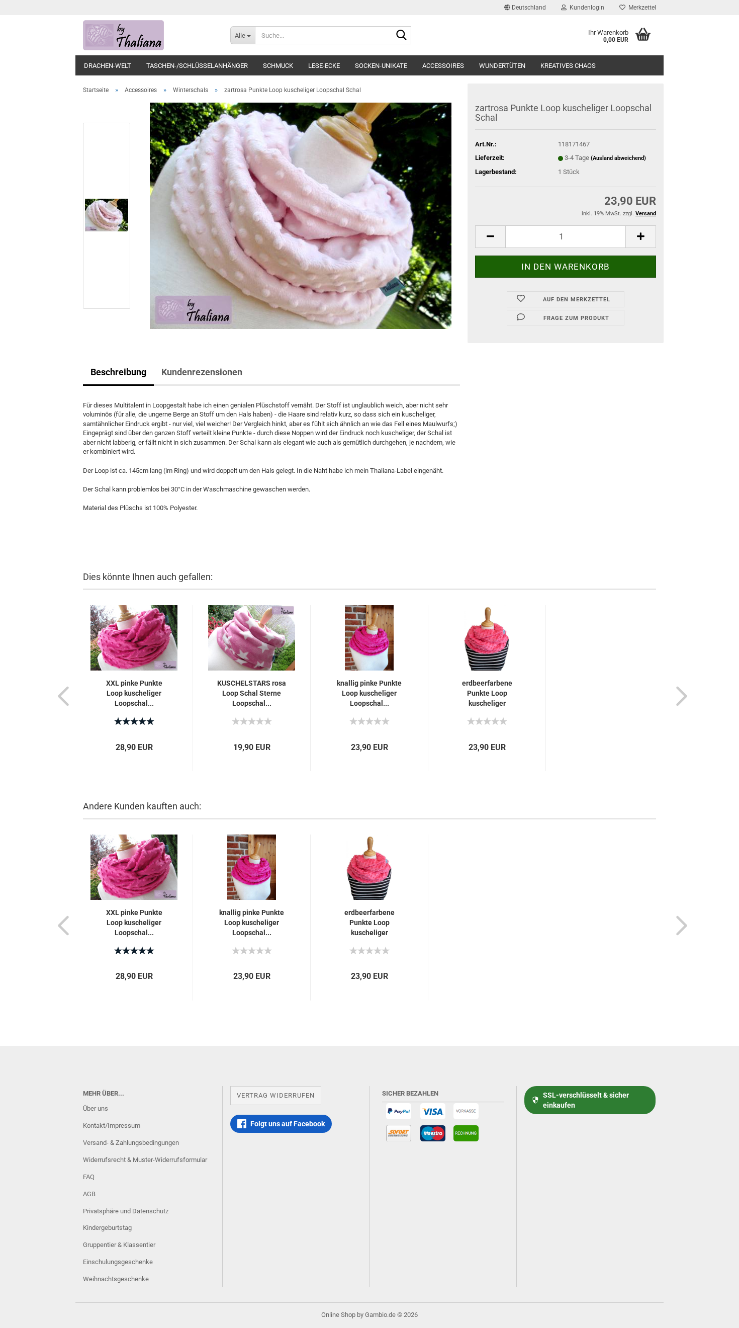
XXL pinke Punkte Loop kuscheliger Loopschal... (134, 693)
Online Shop (338, 1314)
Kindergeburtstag (107, 1227)
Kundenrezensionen (201, 372)
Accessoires (443, 65)
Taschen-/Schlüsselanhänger (197, 65)
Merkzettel (640, 7)
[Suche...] (401, 36)
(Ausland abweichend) (618, 158)
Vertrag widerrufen (276, 1095)
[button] (525, 7)
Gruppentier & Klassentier (119, 1245)
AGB (89, 1194)
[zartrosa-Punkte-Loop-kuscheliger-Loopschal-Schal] (300, 215)
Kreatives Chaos (568, 65)
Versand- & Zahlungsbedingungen (131, 1142)
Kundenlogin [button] (585, 7)
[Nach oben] (711, 1312)
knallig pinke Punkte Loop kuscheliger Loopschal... (369, 693)
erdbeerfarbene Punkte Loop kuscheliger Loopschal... (487, 693)
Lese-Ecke (324, 65)
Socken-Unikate (381, 65)
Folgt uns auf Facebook (287, 1124)
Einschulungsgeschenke (118, 1262)
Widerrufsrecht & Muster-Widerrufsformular (145, 1160)
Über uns (95, 1108)
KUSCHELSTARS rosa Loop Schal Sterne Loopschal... (251, 693)
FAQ (89, 1177)
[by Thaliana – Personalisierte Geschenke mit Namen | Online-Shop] (149, 35)
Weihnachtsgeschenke (116, 1279)
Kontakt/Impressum (111, 1125)
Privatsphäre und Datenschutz (125, 1211)
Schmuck (278, 65)
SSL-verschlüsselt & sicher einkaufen (586, 1100)
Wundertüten (502, 65)
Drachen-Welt (107, 65)
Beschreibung (118, 372)
